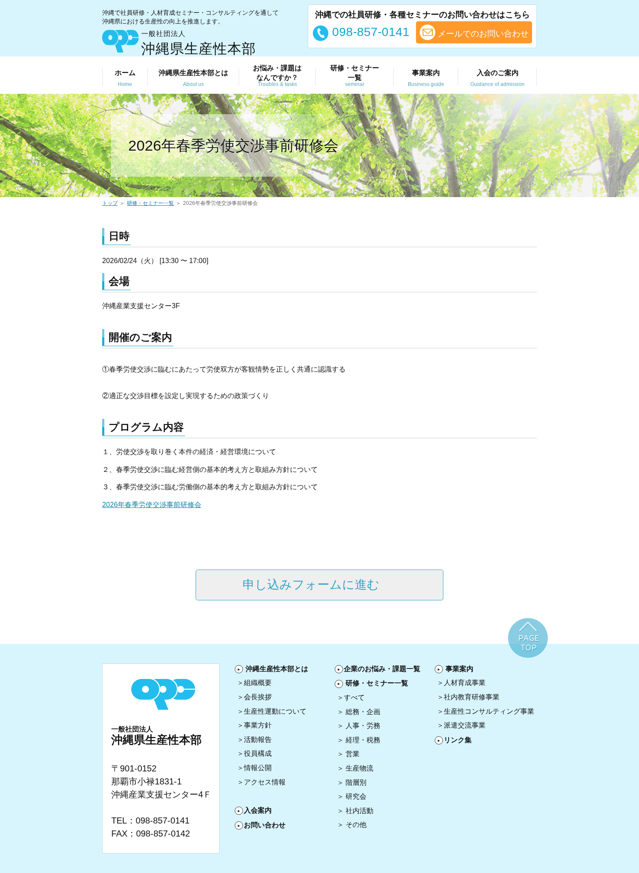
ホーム (125, 78)
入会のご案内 (497, 78)
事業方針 (258, 725)
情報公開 (258, 767)
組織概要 (258, 682)
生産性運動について (275, 711)
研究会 (356, 796)
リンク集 (458, 740)
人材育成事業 (465, 682)
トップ (110, 203)
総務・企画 (363, 711)
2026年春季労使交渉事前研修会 (151, 504)
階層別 (356, 782)
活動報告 (258, 739)
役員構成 (258, 753)
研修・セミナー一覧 (150, 203)
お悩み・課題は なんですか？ (277, 76)
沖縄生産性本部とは (277, 668)
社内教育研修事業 (471, 697)
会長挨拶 (258, 697)
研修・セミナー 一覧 (354, 76)
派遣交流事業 (465, 725)
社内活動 (359, 810)
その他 (356, 824)
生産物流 (359, 768)
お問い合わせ (265, 825)
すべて (354, 697)
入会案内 (258, 810)
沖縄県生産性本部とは (193, 78)
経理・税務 (363, 740)
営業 (352, 754)
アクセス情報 (265, 782)
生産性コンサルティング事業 (489, 711)
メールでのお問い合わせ (482, 33)
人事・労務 (363, 725)
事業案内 (426, 78)
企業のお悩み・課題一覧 (382, 668)
